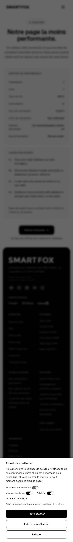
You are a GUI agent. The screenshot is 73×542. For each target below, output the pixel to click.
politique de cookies (53, 504)
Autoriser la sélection (36, 524)
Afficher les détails (15, 498)
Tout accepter (36, 514)
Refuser (36, 534)
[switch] (35, 487)
